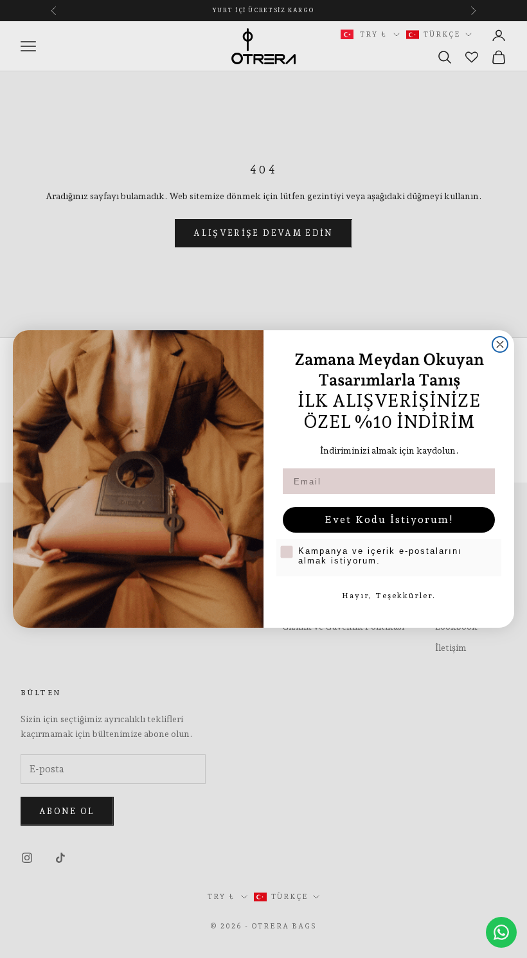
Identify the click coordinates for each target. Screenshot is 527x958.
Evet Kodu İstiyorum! (389, 519)
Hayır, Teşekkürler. (389, 595)
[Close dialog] (500, 344)
